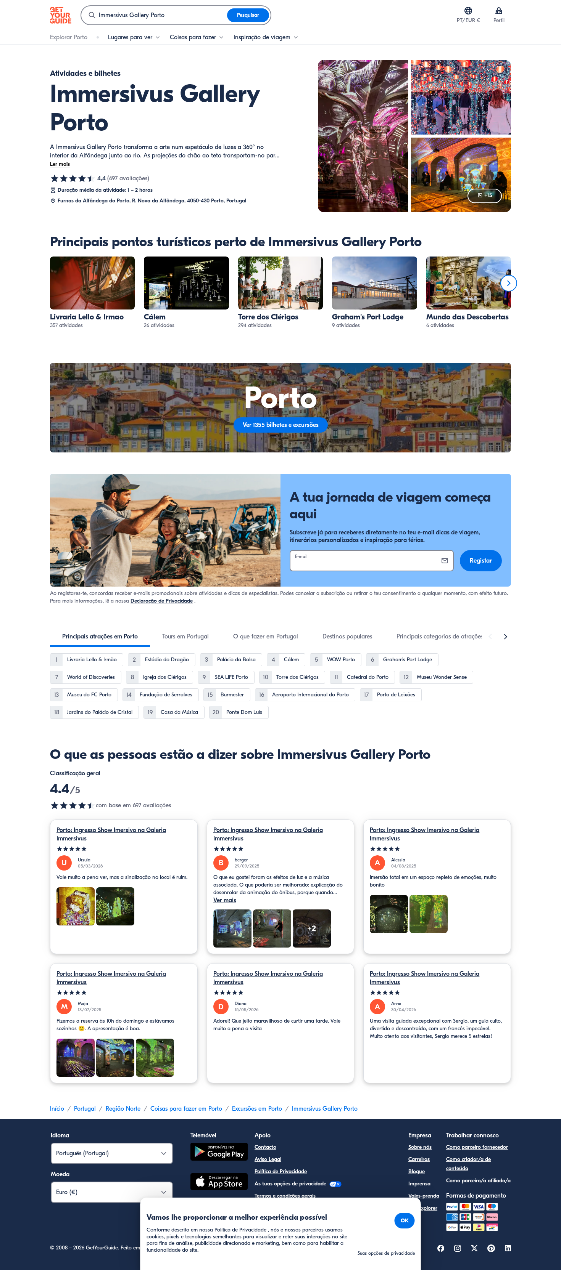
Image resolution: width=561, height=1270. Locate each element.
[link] (92, 293)
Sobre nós (420, 1147)
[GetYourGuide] (60, 15)
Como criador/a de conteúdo (468, 1164)
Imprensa (419, 1183)
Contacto (265, 1147)
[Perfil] (499, 11)
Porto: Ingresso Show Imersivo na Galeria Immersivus (111, 834)
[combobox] (154, 15)
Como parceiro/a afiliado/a (478, 1180)
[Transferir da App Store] (219, 1182)
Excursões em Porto (257, 1108)
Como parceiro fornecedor (477, 1147)
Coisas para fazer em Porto (186, 1108)
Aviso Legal (268, 1159)
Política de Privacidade (281, 1171)
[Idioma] (468, 11)
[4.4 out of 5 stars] (73, 805)
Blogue (416, 1171)
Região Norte (123, 1108)
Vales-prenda (423, 1196)
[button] (92, 293)
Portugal (85, 1108)
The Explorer (422, 1208)
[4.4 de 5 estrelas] (73, 178)
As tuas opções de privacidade (291, 1183)
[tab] (100, 636)
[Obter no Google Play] (219, 1153)
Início (57, 1108)
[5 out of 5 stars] (123, 849)
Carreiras (419, 1159)
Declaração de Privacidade (162, 601)
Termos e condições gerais (285, 1196)
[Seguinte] (508, 283)
